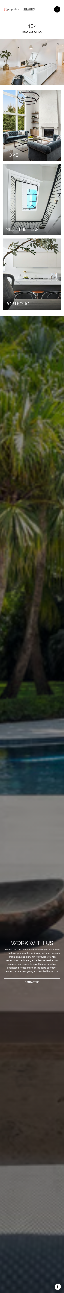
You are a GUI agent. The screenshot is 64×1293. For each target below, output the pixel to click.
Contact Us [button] (32, 982)
